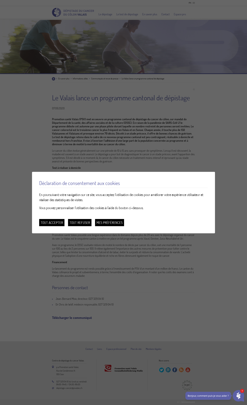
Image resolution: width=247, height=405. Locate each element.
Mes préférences (109, 222)
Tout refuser (79, 222)
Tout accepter (52, 222)
